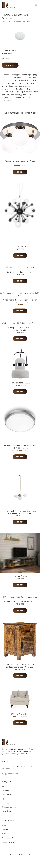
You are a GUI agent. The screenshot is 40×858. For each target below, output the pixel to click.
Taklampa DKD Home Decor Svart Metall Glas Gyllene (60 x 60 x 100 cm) (20, 512)
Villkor (4, 834)
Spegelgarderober (9, 807)
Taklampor (24, 50)
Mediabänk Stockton (20, 576)
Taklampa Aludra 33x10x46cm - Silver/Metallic (20, 328)
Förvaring (5, 790)
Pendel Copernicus (20, 247)
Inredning (5, 803)
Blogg (4, 825)
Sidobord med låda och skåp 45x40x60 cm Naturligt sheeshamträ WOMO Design (20, 665)
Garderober (6, 795)
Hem (3, 22)
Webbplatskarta (8, 842)
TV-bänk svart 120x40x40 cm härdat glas (20, 601)
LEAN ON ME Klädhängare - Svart (20, 272)
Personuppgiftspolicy (10, 838)
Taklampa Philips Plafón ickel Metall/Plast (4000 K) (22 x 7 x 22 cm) (20, 447)
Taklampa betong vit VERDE (20, 383)
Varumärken (6, 811)
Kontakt (5, 830)
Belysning (15, 50)
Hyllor (4, 799)
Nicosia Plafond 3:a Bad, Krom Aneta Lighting (20, 162)
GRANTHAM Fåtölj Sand (20, 714)
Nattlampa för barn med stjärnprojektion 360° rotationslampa (20, 301)
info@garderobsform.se (11, 774)
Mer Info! (10, 65)
